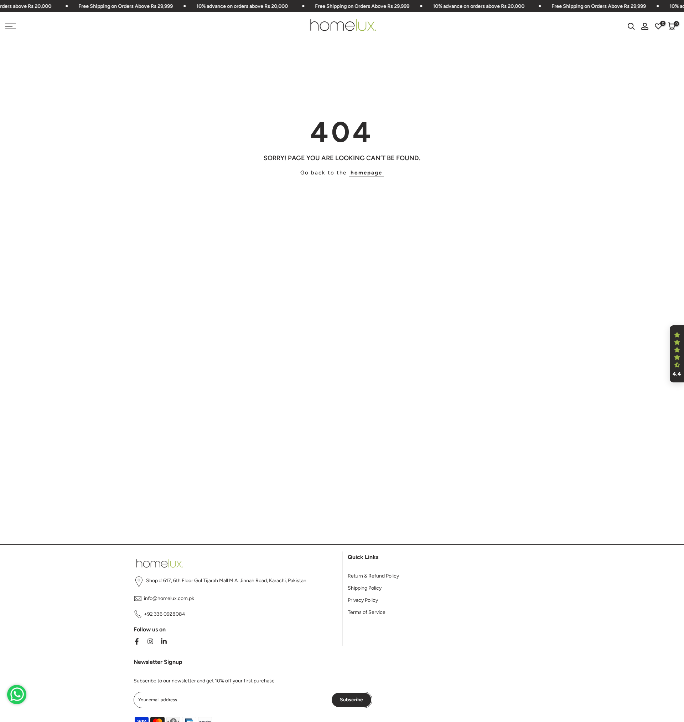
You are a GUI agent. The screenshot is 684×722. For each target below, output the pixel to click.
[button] (677, 353)
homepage (366, 172)
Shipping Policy (365, 588)
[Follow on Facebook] (137, 641)
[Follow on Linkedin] (164, 641)
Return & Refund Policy (373, 576)
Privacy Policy (363, 600)
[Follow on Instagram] (150, 641)
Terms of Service (366, 612)
